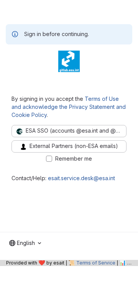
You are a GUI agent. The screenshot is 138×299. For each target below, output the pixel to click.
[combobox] (25, 243)
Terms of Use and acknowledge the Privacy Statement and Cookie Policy (69, 106)
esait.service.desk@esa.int (81, 178)
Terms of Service (95, 263)
